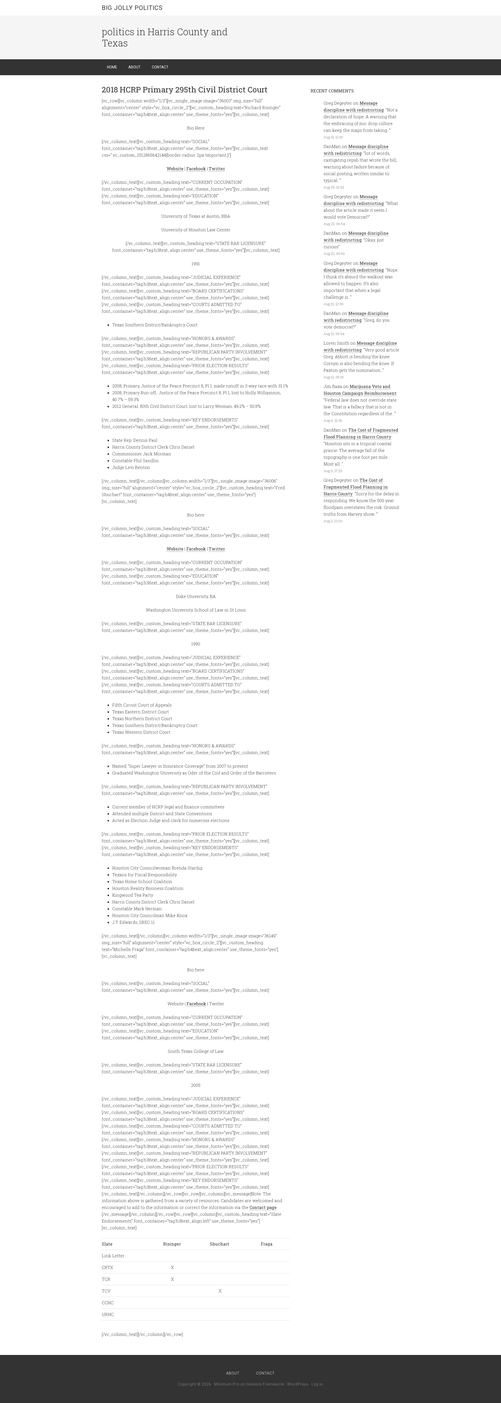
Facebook (196, 168)
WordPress (297, 1384)
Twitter (217, 168)
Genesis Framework (265, 1384)
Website (174, 168)
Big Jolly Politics (132, 7)
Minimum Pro (227, 1384)
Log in (317, 1384)
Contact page (263, 1207)
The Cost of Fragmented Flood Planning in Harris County (356, 486)
